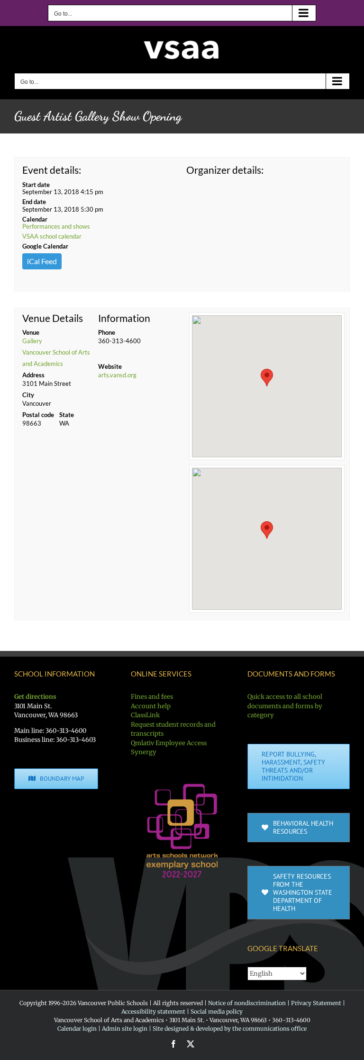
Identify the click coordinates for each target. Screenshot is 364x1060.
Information (124, 318)
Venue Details (52, 318)
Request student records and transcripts (173, 729)
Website (110, 366)
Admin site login (124, 1028)
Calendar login (77, 1028)
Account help (151, 706)
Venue (30, 332)
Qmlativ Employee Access (169, 743)
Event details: (51, 170)
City (28, 395)
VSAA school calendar (52, 236)
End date (34, 201)
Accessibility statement (153, 1011)
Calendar (34, 219)
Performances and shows (56, 226)
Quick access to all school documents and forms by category (284, 706)
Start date (36, 184)
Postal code (38, 415)
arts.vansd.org (117, 375)
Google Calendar (45, 246)
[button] (267, 377)
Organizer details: (225, 170)
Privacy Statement (316, 1003)
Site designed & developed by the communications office (230, 1028)
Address (33, 375)
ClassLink (145, 715)
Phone (106, 332)
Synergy (143, 752)
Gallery (32, 341)
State (66, 415)
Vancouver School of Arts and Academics (56, 357)
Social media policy (217, 1011)
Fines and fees (152, 697)
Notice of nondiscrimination (247, 1003)
